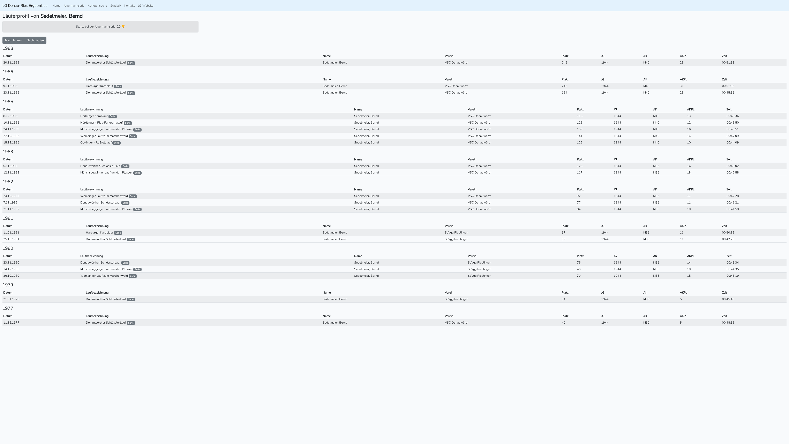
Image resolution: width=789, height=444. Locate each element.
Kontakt (129, 5)
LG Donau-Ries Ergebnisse (24, 5)
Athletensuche (97, 5)
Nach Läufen (35, 40)
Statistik (115, 5)
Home (56, 5)
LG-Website (145, 5)
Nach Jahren (13, 40)
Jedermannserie (74, 5)
